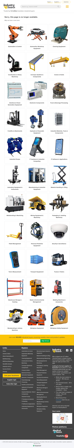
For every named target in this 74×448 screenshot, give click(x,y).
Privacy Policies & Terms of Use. (33, 442)
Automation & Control (27, 351)
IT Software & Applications (28, 404)
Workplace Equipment (42, 406)
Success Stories (7, 369)
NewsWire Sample (7, 364)
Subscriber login (11, 384)
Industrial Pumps (26, 396)
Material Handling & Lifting (43, 355)
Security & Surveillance (42, 377)
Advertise (66, 2)
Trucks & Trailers (41, 385)
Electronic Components (27, 377)
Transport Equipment (42, 382)
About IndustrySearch (8, 356)
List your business (11, 375)
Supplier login (11, 380)
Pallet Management (42, 370)
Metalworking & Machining (43, 358)
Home (4, 351)
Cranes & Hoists (26, 370)
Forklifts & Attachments (27, 384)
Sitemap (5, 371)
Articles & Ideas (6, 353)
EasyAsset (59, 400)
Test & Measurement (42, 380)
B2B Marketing (6, 359)
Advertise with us (7, 366)
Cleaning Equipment (27, 358)
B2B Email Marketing (8, 361)
